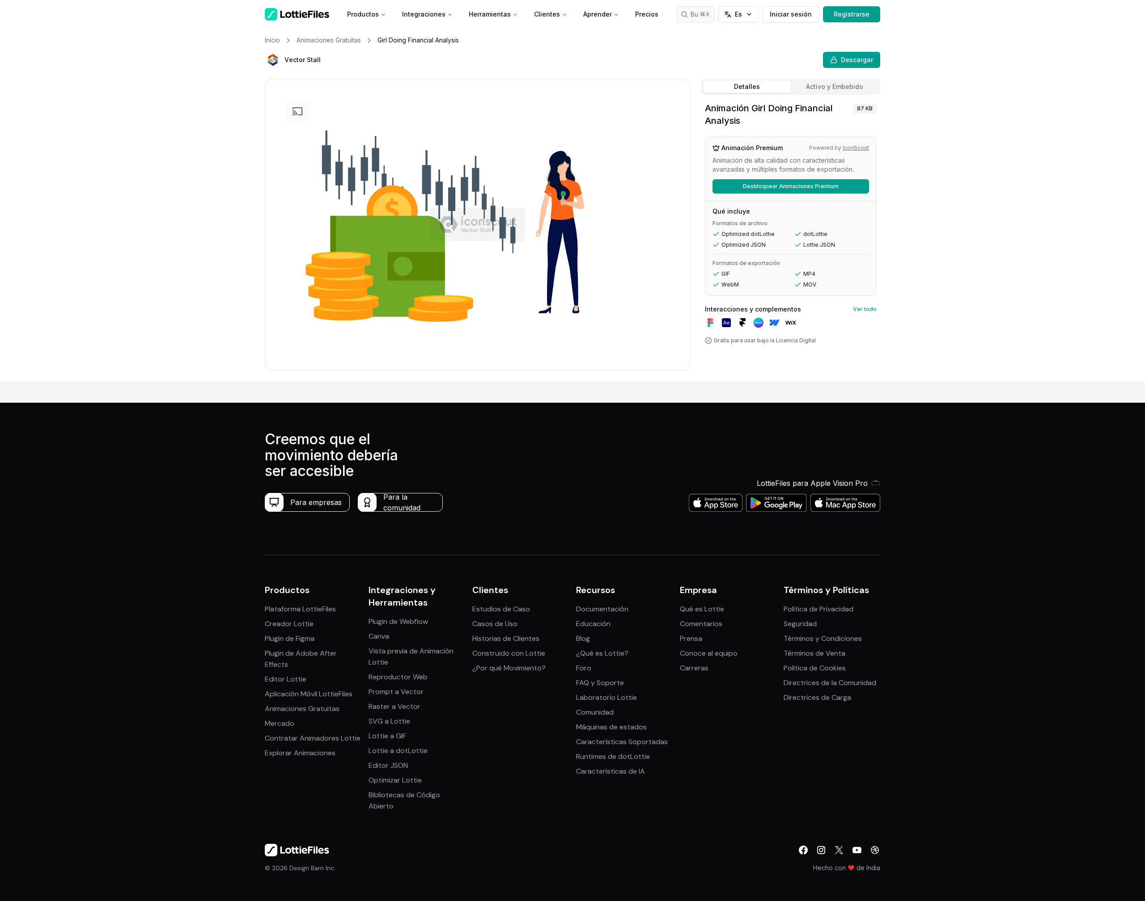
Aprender (597, 14)
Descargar (857, 59)
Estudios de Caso (501, 609)
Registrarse (851, 14)
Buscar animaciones (703, 14)
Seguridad (800, 623)
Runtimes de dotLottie (613, 756)
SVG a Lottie (389, 721)
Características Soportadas (622, 741)
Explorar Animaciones (300, 753)
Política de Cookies (815, 668)
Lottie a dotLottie (398, 750)
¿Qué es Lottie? (602, 653)
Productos (363, 14)
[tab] (747, 86)
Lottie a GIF (387, 736)
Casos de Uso (494, 623)
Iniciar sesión (791, 14)
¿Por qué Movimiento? (509, 668)
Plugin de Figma (289, 638)
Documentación (602, 609)
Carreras (694, 668)
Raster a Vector (394, 706)
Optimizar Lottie (395, 780)
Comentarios (701, 623)
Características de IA (610, 771)
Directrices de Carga (817, 697)
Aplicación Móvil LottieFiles (308, 694)
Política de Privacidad (818, 609)
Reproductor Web (398, 677)
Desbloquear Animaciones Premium (791, 186)
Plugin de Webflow (398, 621)
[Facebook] (803, 850)
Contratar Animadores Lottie (312, 738)
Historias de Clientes (505, 638)
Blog (583, 638)
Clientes (547, 14)
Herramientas (490, 14)
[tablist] (790, 87)
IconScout (856, 147)
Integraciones (423, 14)
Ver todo (865, 309)
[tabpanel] (790, 239)
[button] (273, 60)
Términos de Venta (814, 653)
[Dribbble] (874, 850)
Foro (583, 668)
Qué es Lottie (702, 609)
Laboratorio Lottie (606, 697)
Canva (379, 636)
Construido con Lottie (508, 653)
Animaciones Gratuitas (302, 708)
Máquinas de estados (611, 727)
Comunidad (595, 712)
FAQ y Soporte (600, 682)
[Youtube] (857, 850)
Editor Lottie (285, 679)
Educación (593, 623)
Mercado (279, 723)
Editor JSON (388, 765)
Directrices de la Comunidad (830, 682)
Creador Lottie (289, 623)
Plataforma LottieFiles (300, 609)
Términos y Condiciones (823, 638)
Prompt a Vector (396, 691)
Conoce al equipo (709, 653)
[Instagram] (821, 850)
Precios (646, 14)
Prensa (691, 638)
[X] (839, 850)
